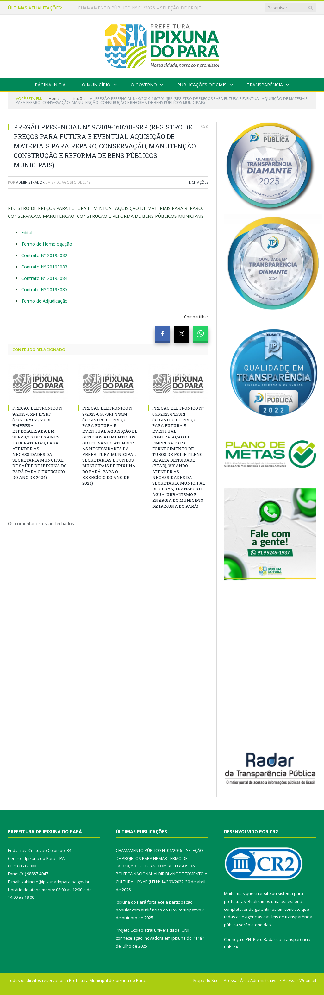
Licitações (198, 182)
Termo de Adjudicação (44, 301)
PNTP (251, 939)
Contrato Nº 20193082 (44, 255)
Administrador (30, 182)
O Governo (144, 85)
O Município (96, 85)
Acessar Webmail (299, 980)
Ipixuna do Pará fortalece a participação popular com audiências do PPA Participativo (143, 8)
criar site (262, 893)
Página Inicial (51, 85)
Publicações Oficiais (202, 85)
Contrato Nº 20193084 (44, 278)
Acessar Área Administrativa (251, 980)
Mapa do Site (206, 980)
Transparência (265, 85)
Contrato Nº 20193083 (44, 267)
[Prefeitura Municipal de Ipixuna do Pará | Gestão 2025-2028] (162, 45)
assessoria (291, 901)
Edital (26, 233)
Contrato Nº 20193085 (44, 290)
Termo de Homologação (46, 244)
